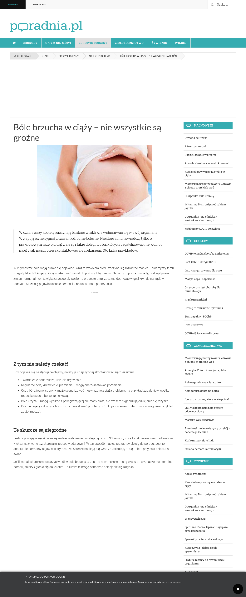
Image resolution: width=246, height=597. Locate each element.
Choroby (30, 43)
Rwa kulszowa (194, 325)
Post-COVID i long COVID (200, 262)
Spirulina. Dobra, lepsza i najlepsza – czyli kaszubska (207, 529)
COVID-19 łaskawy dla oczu (202, 333)
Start (14, 43)
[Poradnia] (46, 23)
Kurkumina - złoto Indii (199, 440)
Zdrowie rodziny (93, 43)
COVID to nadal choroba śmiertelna (207, 253)
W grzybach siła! (195, 518)
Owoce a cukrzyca (196, 138)
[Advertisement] (123, 88)
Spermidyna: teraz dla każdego (204, 539)
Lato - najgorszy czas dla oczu (203, 270)
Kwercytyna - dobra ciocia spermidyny (201, 549)
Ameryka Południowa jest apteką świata (205, 372)
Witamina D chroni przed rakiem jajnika (205, 206)
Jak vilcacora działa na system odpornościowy (204, 409)
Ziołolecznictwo (129, 43)
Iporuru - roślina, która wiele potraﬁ (207, 399)
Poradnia (13, 4)
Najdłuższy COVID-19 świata (202, 228)
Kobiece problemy (99, 56)
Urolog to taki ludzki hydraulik (204, 308)
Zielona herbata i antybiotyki (203, 449)
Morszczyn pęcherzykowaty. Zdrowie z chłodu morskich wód (208, 185)
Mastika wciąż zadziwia (199, 420)
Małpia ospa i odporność (200, 279)
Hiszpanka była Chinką (199, 196)
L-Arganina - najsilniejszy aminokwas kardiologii (201, 218)
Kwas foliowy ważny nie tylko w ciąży (205, 173)
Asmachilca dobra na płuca (202, 391)
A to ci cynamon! (195, 146)
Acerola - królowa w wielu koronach (207, 163)
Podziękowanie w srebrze (200, 155)
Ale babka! (191, 572)
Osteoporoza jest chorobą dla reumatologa (202, 289)
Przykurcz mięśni (196, 299)
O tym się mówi (58, 43)
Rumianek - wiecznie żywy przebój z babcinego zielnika (207, 430)
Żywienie (159, 43)
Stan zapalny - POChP (198, 316)
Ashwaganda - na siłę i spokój (203, 382)
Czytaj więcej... (174, 581)
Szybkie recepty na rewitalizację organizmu (204, 561)
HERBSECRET (39, 4)
